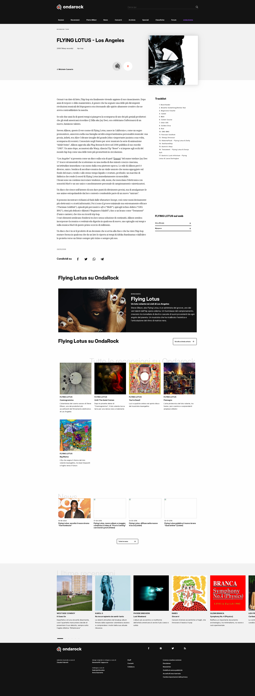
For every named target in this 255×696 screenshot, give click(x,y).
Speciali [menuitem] (145, 20)
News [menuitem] (105, 20)
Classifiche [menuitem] (159, 20)
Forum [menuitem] (173, 20)
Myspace (158, 228)
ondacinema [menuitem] (188, 20)
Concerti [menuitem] (118, 20)
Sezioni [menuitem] (61, 20)
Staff (129, 660)
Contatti (130, 663)
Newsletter (167, 667)
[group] (74, 602)
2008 (67, 29)
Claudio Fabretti (62, 662)
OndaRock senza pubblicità (172, 670)
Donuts (117, 158)
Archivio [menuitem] (132, 20)
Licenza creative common (172, 660)
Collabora (131, 667)
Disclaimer (167, 663)
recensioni (61, 29)
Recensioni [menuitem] (75, 20)
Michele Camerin (66, 69)
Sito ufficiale (159, 223)
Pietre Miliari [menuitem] (91, 20)
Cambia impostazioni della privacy (175, 677)
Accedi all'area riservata (172, 673)
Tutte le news (123, 541)
